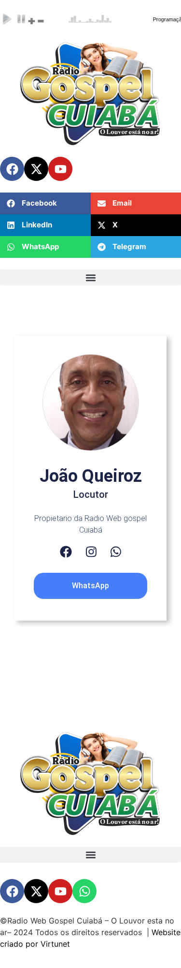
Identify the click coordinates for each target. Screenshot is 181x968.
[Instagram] (91, 552)
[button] (45, 203)
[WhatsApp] (116, 552)
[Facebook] (66, 552)
